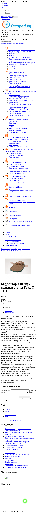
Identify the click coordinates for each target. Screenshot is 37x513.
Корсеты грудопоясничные (18, 168)
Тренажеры (13, 53)
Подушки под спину (16, 178)
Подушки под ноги (16, 180)
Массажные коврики (16, 155)
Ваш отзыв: (29, 392)
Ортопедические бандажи (17, 162)
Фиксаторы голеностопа (17, 81)
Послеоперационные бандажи (19, 172)
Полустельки (13, 145)
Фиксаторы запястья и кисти (19, 74)
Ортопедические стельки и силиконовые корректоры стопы (16, 138)
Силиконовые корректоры (18, 141)
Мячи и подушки (15, 153)
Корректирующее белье (16, 200)
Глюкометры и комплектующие (20, 115)
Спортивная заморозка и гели (19, 225)
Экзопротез (12, 219)
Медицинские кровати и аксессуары (22, 63)
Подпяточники (14, 143)
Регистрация (6, 19)
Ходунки (12, 68)
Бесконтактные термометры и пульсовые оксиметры (19, 112)
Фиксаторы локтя (15, 77)
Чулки (11, 127)
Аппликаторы (14, 157)
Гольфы (11, 125)
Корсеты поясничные (16, 166)
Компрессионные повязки (18, 132)
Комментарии (10, 313)
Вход (2, 7)
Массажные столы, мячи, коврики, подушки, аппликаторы (19, 150)
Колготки (12, 123)
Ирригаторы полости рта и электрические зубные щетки (19, 108)
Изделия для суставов (16, 72)
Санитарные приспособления (19, 57)
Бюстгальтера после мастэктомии (20, 221)
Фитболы (11, 207)
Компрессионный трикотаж (18, 119)
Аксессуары (13, 121)
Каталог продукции (8, 249)
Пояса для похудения (16, 173)
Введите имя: (5, 390)
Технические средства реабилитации (21, 50)
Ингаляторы (13, 102)
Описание (8, 311)
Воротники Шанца (15, 187)
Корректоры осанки (16, 170)
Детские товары (14, 211)
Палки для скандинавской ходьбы (20, 196)
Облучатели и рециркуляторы (19, 97)
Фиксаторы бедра (15, 83)
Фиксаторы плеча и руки (18, 76)
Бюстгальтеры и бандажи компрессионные (18, 129)
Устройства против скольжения (20, 52)
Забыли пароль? (6, 17)
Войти (15, 17)
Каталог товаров (6, 44)
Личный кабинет (11, 245)
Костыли (12, 66)
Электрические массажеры (18, 98)
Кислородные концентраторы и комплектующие (20, 105)
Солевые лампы (14, 95)
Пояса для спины (15, 164)
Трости (11, 55)
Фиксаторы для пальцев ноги (19, 85)
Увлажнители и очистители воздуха (21, 100)
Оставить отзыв (24, 397)
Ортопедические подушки (17, 176)
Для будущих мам (14, 215)
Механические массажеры (18, 64)
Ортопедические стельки (18, 146)
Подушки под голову (16, 182)
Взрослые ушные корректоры (19, 87)
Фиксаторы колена (15, 79)
